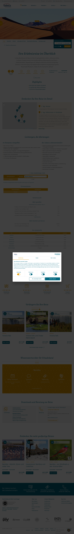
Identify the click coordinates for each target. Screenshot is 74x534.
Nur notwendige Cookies (36, 278)
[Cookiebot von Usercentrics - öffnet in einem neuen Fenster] (55, 254)
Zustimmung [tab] (20, 257)
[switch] (30, 274)
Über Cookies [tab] (53, 257)
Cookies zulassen (52, 278)
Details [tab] (37, 257)
